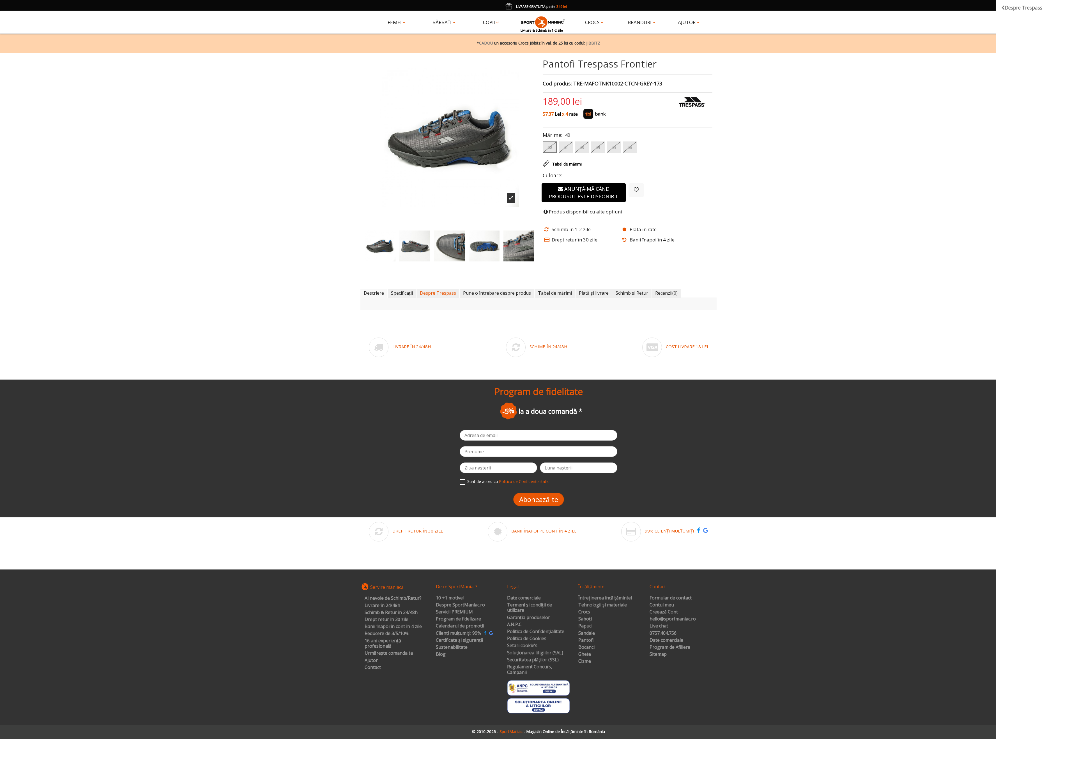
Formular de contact (671, 598)
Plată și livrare (594, 293)
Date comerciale (524, 598)
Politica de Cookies (526, 638)
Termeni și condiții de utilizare (529, 607)
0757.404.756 (663, 633)
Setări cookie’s (522, 645)
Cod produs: (557, 84)
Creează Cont (664, 612)
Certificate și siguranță (459, 640)
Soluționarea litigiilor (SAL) (535, 653)
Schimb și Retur (632, 293)
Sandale (586, 633)
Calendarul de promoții (460, 626)
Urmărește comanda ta (389, 653)
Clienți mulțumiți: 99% (458, 633)
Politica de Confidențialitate (524, 481)
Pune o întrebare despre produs (497, 293)
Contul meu (662, 605)
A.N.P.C (514, 624)
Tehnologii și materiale (602, 605)
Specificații (402, 293)
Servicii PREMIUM (454, 612)
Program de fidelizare (458, 619)
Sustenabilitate (452, 647)
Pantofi (585, 640)
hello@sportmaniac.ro (673, 619)
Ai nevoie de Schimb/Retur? (393, 598)
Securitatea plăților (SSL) (533, 660)
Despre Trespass (438, 293)
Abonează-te (538, 499)
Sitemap (658, 654)
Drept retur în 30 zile (386, 619)
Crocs (584, 612)
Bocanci (586, 647)
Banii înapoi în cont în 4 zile (393, 626)
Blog (441, 654)
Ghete (584, 654)
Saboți (585, 619)
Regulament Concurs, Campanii (529, 669)
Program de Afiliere (670, 647)
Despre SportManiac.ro (460, 605)
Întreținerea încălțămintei (605, 598)
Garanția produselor (528, 617)
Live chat (659, 626)
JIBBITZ (593, 43)
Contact (373, 667)
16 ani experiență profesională (383, 643)
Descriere (374, 293)
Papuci (585, 626)
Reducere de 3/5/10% (387, 633)
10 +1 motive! (450, 598)
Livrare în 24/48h (382, 605)
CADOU (486, 43)
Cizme (584, 661)
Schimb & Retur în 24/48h (391, 612)
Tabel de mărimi (555, 293)
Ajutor (371, 660)
